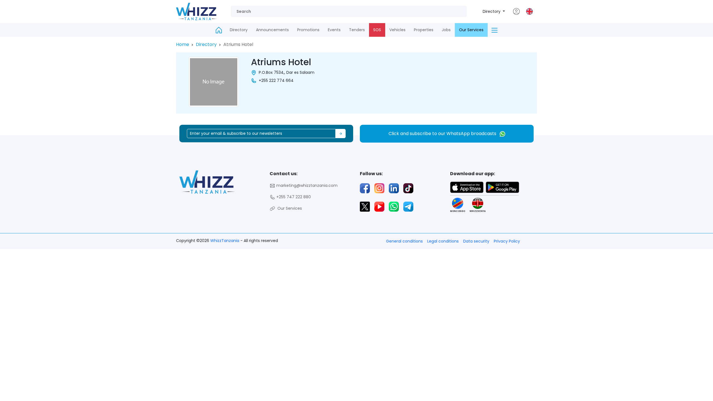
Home (182, 44)
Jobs (446, 30)
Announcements (272, 30)
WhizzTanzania (225, 240)
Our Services (471, 30)
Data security (476, 241)
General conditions (404, 241)
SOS (377, 30)
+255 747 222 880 (293, 197)
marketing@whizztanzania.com (306, 185)
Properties (423, 30)
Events (334, 30)
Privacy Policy (507, 241)
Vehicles (397, 30)
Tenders (357, 30)
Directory (492, 11)
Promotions (308, 30)
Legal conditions (443, 241)
